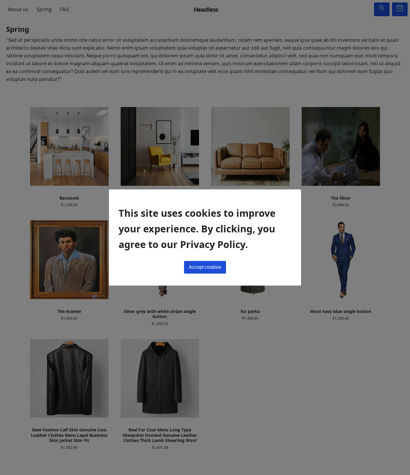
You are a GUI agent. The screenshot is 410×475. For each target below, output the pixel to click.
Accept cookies (205, 267)
